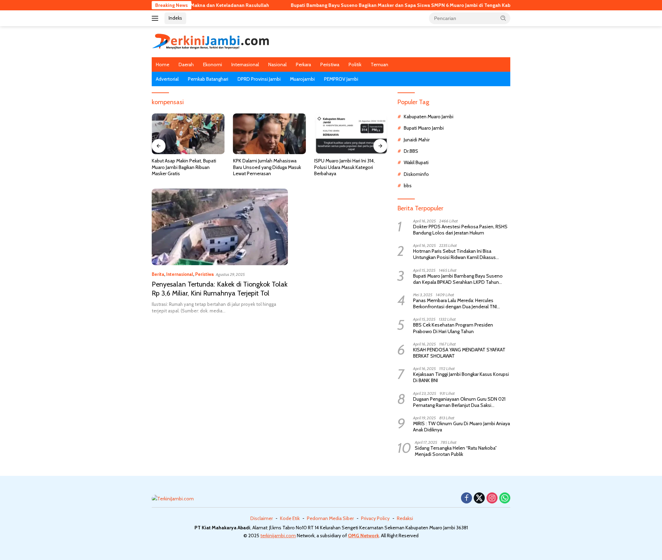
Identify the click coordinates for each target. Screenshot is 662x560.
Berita (158, 274)
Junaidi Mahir (417, 140)
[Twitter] (479, 498)
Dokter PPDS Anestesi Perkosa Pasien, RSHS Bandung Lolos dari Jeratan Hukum (460, 229)
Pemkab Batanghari (208, 79)
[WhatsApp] (504, 498)
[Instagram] (492, 498)
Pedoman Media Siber (330, 518)
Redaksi (405, 518)
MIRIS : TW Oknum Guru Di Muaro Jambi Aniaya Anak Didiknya (461, 426)
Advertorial (167, 79)
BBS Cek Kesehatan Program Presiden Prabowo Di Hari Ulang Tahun (453, 328)
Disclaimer (261, 518)
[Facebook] (466, 498)
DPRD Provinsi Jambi (259, 79)
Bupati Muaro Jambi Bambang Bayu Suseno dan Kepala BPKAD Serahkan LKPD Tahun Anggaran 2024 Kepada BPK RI (458, 279)
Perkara (303, 64)
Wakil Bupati (416, 162)
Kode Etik (290, 518)
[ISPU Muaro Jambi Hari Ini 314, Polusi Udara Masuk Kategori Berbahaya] (350, 133)
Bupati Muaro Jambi (424, 128)
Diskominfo (416, 174)
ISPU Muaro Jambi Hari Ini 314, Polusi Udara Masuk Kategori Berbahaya (344, 167)
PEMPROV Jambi (341, 79)
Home (162, 64)
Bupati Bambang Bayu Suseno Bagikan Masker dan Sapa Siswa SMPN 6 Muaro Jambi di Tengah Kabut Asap (391, 5)
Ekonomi (212, 64)
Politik (355, 64)
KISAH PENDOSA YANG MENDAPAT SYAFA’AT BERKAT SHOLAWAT (459, 353)
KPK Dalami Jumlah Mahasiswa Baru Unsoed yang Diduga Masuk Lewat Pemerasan (267, 167)
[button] (503, 17)
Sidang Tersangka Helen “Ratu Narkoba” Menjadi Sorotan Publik (456, 451)
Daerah (186, 64)
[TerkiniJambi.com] (211, 41)
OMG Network (363, 535)
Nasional (277, 64)
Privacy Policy (375, 518)
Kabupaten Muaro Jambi (428, 116)
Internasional (245, 64)
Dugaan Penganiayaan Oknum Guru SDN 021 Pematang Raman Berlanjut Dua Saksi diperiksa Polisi (459, 402)
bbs (408, 185)
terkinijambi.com (278, 535)
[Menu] (156, 18)
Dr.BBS (411, 151)
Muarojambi (302, 79)
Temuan (379, 64)
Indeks (175, 18)
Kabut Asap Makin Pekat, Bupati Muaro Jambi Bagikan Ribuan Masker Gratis (184, 167)
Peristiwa (329, 64)
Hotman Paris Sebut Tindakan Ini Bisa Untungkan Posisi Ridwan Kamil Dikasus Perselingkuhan (454, 254)
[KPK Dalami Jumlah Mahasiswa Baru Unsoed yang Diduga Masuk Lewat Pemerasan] (269, 133)
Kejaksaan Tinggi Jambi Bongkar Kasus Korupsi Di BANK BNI (461, 377)
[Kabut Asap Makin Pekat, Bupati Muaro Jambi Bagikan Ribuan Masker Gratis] (188, 133)
